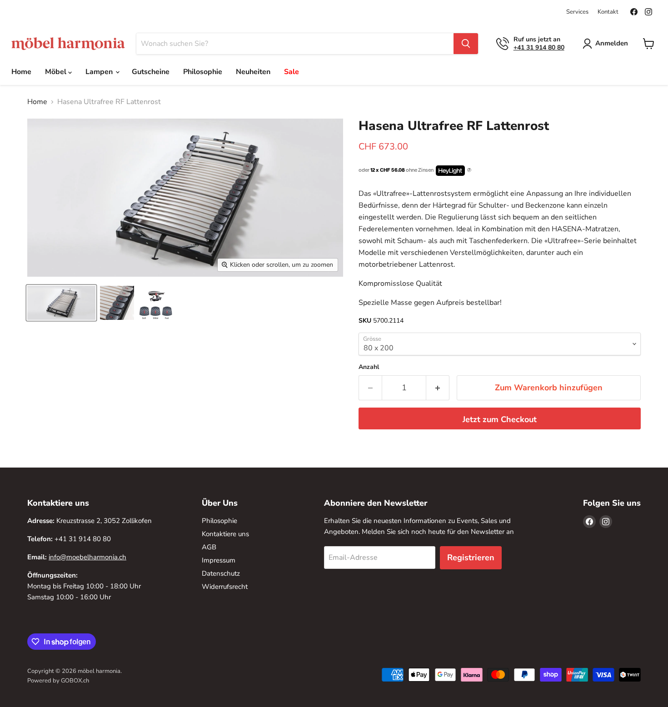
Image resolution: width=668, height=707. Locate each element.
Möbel (56, 72)
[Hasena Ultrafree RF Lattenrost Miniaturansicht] (61, 303)
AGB (209, 547)
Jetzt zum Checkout (500, 419)
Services (577, 12)
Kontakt (608, 12)
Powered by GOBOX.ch (58, 681)
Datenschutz (221, 573)
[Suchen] (466, 43)
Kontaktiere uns (225, 533)
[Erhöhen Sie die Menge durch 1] (437, 387)
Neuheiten (253, 72)
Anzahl (369, 367)
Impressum (218, 560)
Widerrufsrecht (225, 586)
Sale (291, 72)
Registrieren (470, 557)
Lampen (100, 72)
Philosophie (202, 72)
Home (21, 72)
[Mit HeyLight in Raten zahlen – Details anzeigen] (469, 170)
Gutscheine (150, 72)
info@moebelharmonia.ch (87, 557)
